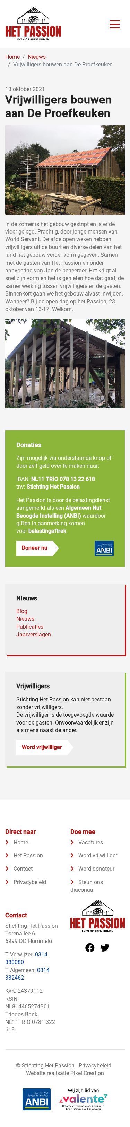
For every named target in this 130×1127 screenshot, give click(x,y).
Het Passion (27, 855)
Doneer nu (34, 548)
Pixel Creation (87, 1073)
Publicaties (29, 627)
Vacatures (90, 842)
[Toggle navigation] (114, 24)
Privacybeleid (29, 882)
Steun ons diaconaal (86, 886)
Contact (22, 868)
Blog (21, 611)
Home (20, 842)
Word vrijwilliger (42, 747)
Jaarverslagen (33, 634)
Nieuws (25, 619)
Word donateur (95, 868)
